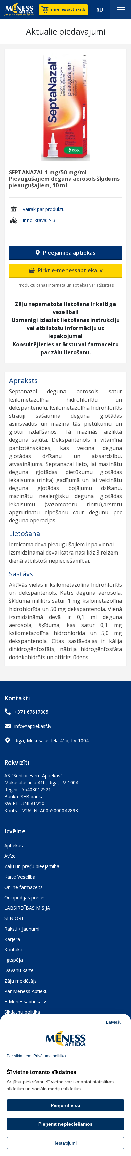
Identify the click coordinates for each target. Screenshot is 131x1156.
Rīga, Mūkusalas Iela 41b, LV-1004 (51, 740)
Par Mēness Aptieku (26, 991)
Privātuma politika (49, 1056)
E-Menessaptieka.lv (25, 1001)
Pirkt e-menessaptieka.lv (69, 270)
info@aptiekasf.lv (32, 726)
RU (99, 9)
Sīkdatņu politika (22, 1012)
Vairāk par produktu (44, 209)
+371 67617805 (31, 711)
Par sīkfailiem (19, 1056)
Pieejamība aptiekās (68, 252)
